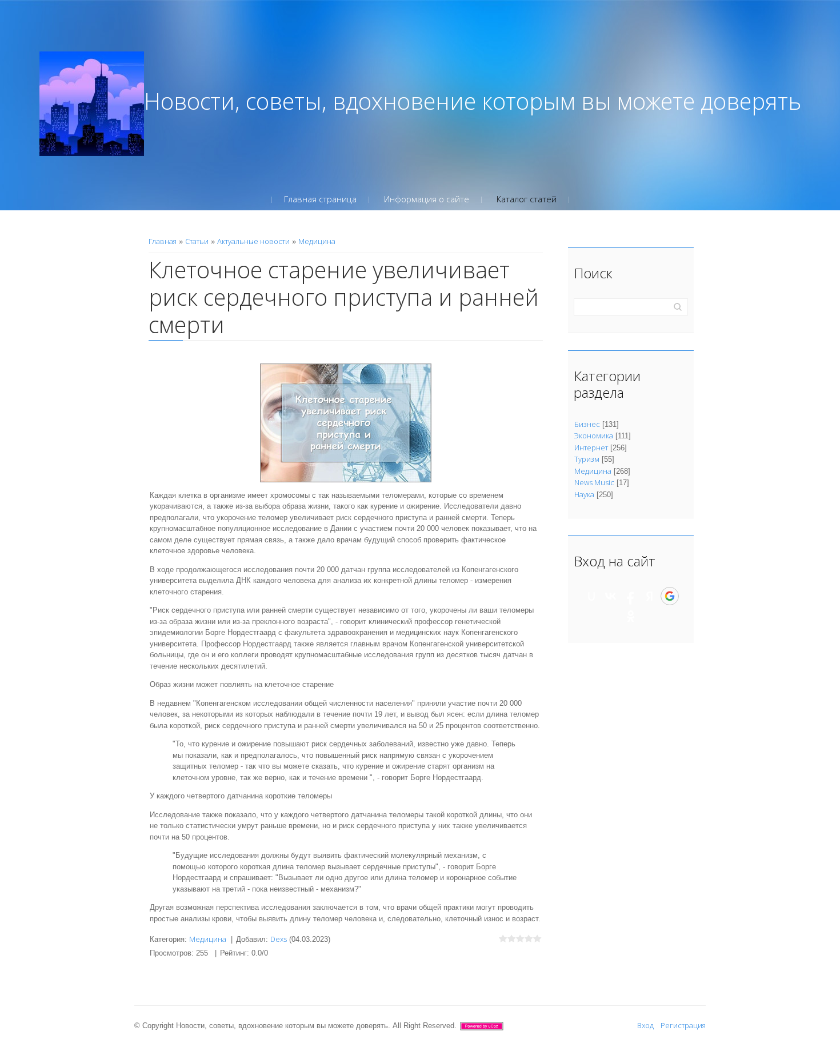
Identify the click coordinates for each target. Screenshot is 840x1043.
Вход (645, 1025)
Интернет (591, 447)
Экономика (593, 435)
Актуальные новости (253, 241)
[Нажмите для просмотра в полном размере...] (345, 422)
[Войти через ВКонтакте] (610, 596)
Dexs (278, 939)
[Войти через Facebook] (630, 596)
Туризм (586, 459)
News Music (594, 482)
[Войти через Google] (670, 596)
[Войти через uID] (591, 596)
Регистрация (683, 1025)
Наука (584, 494)
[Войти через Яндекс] (649, 596)
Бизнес (587, 424)
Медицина (316, 241)
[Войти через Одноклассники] (630, 616)
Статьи (197, 241)
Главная (163, 241)
